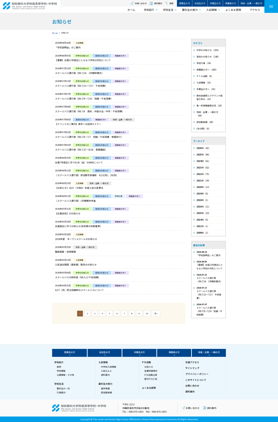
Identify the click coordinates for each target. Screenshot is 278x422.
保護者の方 (230, 3)
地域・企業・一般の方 (251, 3)
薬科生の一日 (63, 388)
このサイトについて (195, 380)
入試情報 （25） (204, 82)
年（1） (202, 200)
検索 (171, 3)
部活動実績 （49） (205, 122)
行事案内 (61, 392)
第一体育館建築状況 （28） (209, 105)
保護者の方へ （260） (207, 69)
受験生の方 (184, 3)
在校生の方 (199, 3)
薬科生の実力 (190, 10)
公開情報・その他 (65, 374)
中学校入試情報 (108, 366)
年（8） (202, 193)
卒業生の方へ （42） (206, 89)
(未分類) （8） (203, 128)
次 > (156, 313)
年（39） (203, 180)
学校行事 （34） (204, 63)
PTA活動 (146, 362)
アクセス (255, 10)
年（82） (203, 167)
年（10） (203, 213)
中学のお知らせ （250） (208, 50)
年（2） (202, 232)
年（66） (203, 154)
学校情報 (61, 370)
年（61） (203, 161)
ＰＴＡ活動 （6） (204, 76)
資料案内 (158, 3)
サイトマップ (192, 368)
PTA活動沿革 (150, 374)
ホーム (131, 10)
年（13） (203, 187)
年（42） (203, 148)
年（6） (202, 219)
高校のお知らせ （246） (208, 56)
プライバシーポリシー (197, 374)
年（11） (203, 206)
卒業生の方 (215, 3)
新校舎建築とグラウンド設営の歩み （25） (209, 97)
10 (147, 313)
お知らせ (148, 366)
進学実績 (105, 388)
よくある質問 (233, 10)
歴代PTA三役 (150, 378)
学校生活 (168, 10)
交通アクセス (192, 362)
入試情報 (211, 10)
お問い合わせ (141, 3)
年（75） (203, 174)
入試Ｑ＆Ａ (106, 370)
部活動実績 (106, 392)
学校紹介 (149, 10)
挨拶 (59, 366)
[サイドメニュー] (271, 6)
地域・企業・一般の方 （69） (207, 114)
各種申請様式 (150, 370)
